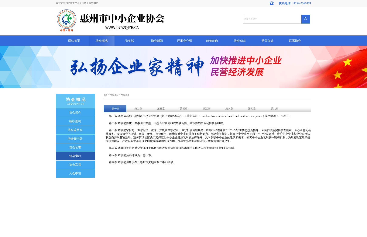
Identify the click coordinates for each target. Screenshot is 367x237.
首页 (105, 95)
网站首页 (74, 40)
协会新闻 (157, 40)
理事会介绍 (184, 40)
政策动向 (212, 40)
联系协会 (295, 40)
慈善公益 (267, 40)
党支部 (129, 40)
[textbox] (272, 19)
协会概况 (102, 40)
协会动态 (240, 40)
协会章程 (125, 95)
